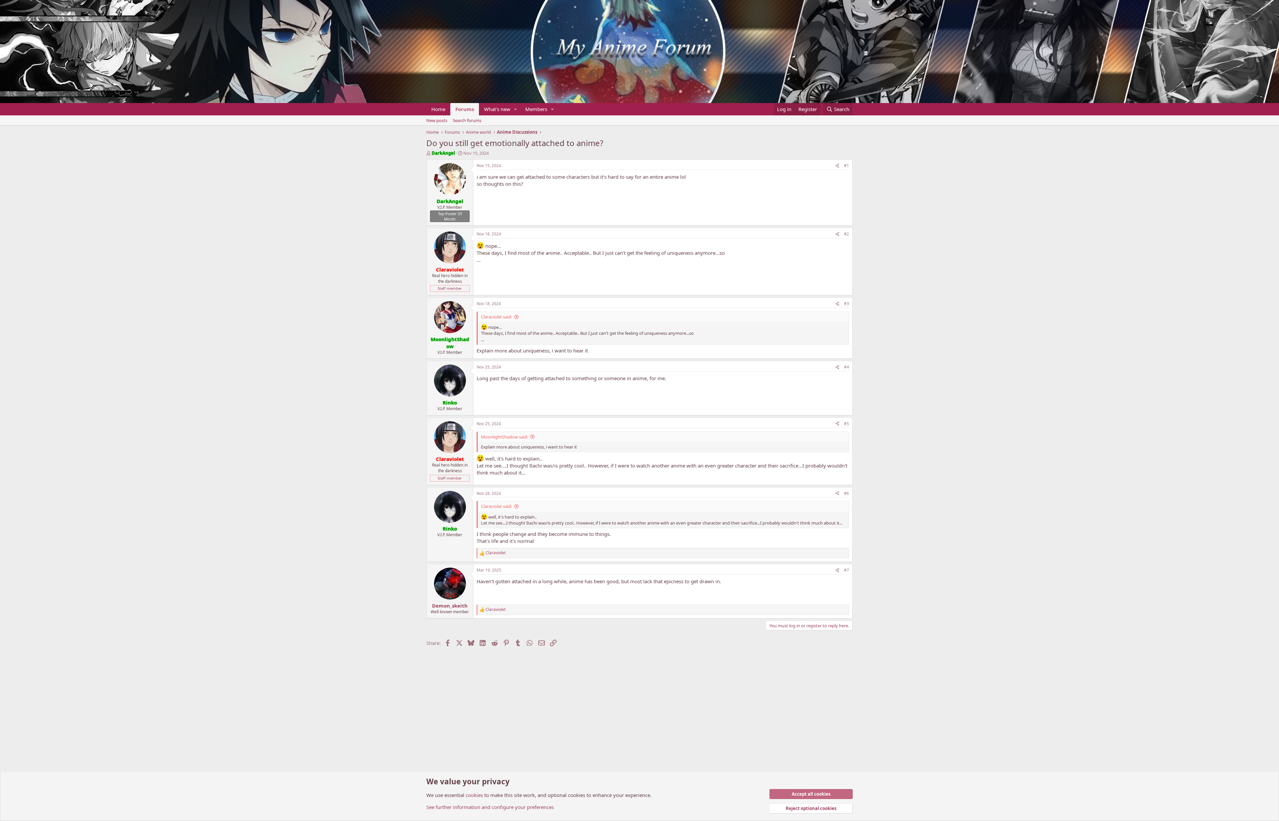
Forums (464, 109)
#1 (846, 165)
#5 (846, 424)
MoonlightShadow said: (504, 437)
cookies (474, 795)
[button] (515, 109)
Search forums (467, 120)
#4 (846, 367)
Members (536, 109)
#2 (846, 234)
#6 (846, 493)
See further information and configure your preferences (490, 807)
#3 (846, 303)
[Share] (837, 166)
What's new (497, 109)
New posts (436, 120)
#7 (846, 570)
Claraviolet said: (496, 317)
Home (438, 109)
